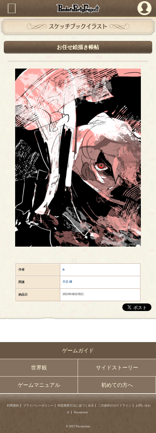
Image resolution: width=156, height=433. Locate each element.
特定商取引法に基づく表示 (76, 405)
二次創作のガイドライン (114, 405)
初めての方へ (117, 385)
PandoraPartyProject (78, 8)
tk (63, 269)
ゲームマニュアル (39, 385)
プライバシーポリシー (38, 405)
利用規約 (13, 405)
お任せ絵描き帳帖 (78, 47)
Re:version (81, 412)
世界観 (39, 367)
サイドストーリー (117, 367)
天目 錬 (67, 281)
